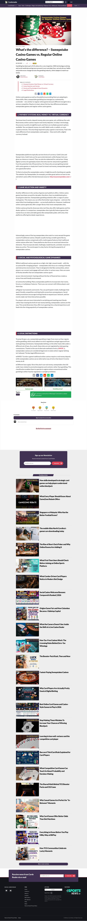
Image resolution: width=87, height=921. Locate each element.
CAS (17, 46)
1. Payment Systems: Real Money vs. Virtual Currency (37, 84)
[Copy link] (36, 94)
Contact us (27, 891)
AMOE (60, 348)
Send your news (29, 389)
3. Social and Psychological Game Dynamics (34, 88)
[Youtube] (10, 890)
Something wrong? (58, 389)
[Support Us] (6, 890)
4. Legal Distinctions (28, 90)
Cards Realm (41, 77)
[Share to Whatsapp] (47, 94)
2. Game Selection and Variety (31, 86)
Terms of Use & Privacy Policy (31, 905)
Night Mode (47, 893)
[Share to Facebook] (39, 94)
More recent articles (43, 864)
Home (26, 889)
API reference (27, 899)
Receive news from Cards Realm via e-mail (23, 876)
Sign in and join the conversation (43, 417)
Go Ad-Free (69, 5)
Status (26, 903)
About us (26, 893)
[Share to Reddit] (44, 94)
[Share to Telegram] (50, 94)
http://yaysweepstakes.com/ (60, 177)
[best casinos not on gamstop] (74, 891)
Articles (20, 46)
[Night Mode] (65, 2)
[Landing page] (6, 2)
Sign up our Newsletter (43, 455)
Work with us (27, 897)
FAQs (26, 901)
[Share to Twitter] (41, 94)
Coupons (26, 895)
